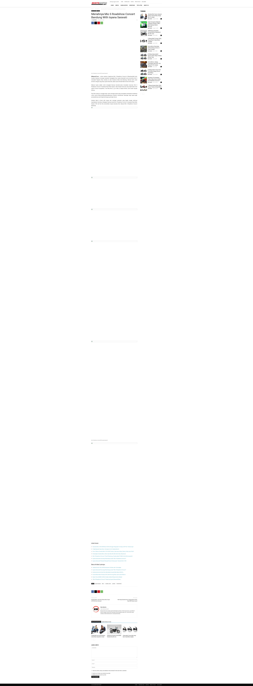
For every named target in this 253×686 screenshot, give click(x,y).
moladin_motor (108, 583)
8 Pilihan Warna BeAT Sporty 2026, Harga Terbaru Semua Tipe (155, 55)
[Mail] (159, 2)
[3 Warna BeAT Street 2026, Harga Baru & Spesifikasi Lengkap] (130, 629)
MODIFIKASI (132, 5)
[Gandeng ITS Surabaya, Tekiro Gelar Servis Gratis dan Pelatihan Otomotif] (143, 80)
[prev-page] (92, 639)
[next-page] (94, 639)
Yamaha (98, 10)
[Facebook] (154, 2)
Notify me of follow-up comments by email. (101, 673)
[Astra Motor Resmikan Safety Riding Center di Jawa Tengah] (143, 49)
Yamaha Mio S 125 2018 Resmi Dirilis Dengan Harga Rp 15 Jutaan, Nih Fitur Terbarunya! (113, 546)
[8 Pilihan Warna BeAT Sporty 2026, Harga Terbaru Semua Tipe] (143, 56)
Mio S (103, 583)
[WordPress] (106, 616)
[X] (95, 23)
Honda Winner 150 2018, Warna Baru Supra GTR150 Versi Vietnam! (100, 600)
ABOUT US (146, 5)
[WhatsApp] (101, 23)
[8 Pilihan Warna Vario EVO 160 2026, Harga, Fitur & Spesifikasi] (143, 72)
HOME (122, 1)
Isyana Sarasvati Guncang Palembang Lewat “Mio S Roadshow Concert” (109, 558)
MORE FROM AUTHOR (106, 621)
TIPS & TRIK (139, 5)
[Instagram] (156, 2)
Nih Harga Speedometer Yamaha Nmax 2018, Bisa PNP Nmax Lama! (127, 600)
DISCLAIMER (144, 1)
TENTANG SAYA (126, 1)
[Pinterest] (98, 23)
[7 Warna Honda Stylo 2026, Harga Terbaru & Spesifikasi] (143, 88)
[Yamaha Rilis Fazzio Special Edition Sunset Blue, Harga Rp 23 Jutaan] (98, 629)
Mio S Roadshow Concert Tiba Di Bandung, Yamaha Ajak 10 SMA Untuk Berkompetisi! (112, 556)
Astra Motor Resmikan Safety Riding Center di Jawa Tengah (153, 48)
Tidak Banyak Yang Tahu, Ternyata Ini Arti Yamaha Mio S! (106, 549)
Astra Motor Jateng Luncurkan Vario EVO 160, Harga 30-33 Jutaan (154, 63)
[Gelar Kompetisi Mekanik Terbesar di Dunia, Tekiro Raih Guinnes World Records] (143, 24)
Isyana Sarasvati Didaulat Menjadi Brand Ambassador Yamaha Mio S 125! (109, 561)
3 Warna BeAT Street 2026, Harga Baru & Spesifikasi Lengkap (154, 40)
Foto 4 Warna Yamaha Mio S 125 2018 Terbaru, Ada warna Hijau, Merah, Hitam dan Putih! (113, 551)
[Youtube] (161, 2)
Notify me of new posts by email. (99, 674)
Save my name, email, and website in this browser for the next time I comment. (110, 670)
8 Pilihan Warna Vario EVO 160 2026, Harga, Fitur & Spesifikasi (154, 71)
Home (92, 9)
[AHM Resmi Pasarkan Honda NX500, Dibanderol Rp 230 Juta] (114, 629)
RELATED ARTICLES (96, 621)
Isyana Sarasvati (98, 583)
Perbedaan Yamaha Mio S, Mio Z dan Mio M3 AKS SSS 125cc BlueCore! (109, 553)
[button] (160, 5)
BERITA (117, 5)
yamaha (113, 583)
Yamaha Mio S (119, 583)
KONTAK (132, 1)
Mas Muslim (95, 19)
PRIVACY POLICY (137, 1)
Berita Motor (97, 9)
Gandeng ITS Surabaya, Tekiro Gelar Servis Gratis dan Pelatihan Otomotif (154, 79)
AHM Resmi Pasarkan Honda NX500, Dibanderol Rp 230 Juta (154, 32)
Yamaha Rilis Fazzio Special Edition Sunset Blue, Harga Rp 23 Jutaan (155, 15)
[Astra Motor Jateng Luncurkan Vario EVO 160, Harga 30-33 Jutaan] (143, 64)
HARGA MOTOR (124, 5)
